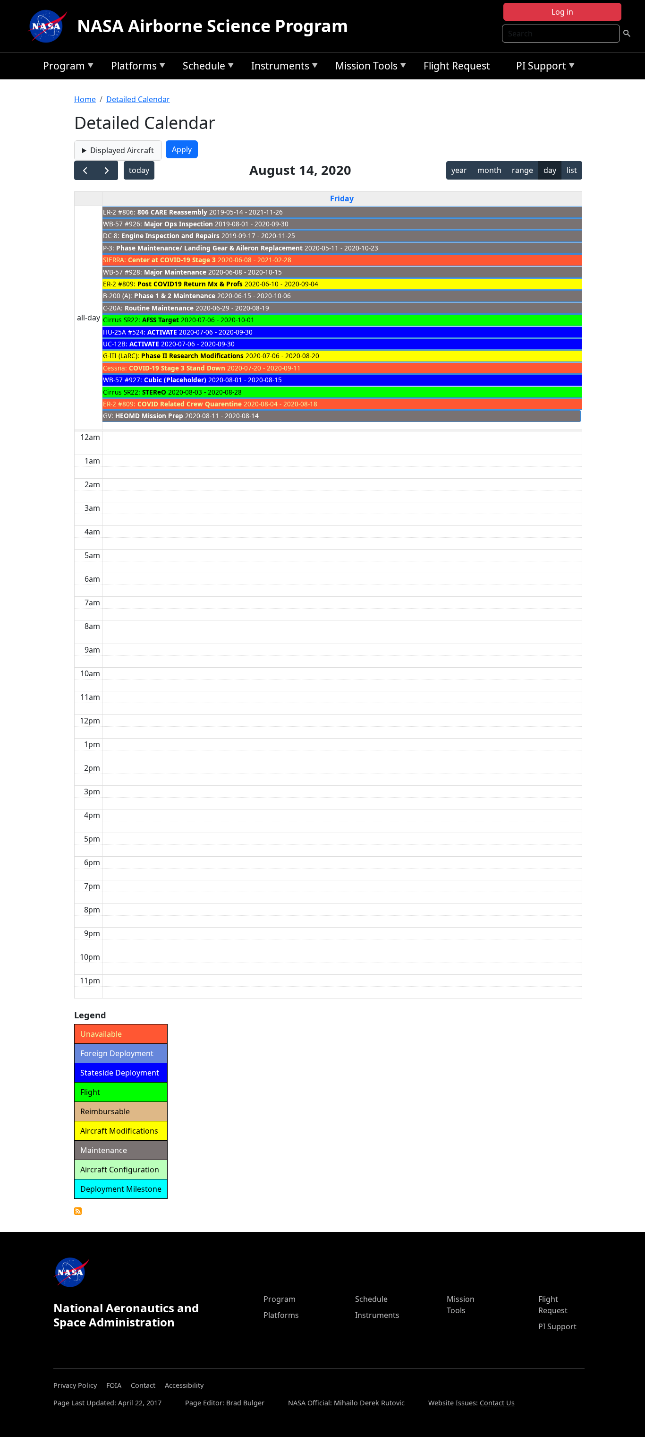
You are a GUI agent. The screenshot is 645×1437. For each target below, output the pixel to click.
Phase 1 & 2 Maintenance (174, 295)
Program (61, 67)
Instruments (277, 67)
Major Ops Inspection (178, 223)
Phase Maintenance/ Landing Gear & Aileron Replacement (209, 247)
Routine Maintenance (159, 307)
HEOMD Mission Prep (149, 415)
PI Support (538, 67)
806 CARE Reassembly (172, 211)
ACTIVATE (162, 331)
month (489, 170)
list (572, 170)
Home (85, 99)
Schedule (201, 67)
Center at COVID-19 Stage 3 (172, 259)
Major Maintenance (175, 271)
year (459, 170)
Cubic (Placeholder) (175, 379)
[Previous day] (85, 170)
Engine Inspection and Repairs (170, 235)
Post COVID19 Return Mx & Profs (190, 283)
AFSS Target (160, 319)
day (549, 170)
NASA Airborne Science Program (212, 25)
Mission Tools (364, 67)
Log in (562, 12)
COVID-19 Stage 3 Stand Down (177, 367)
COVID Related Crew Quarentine (189, 403)
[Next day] (107, 170)
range (522, 170)
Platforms (131, 67)
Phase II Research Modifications (192, 355)
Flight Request (457, 65)
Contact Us (497, 1402)
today (139, 170)
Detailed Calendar (138, 99)
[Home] (49, 26)
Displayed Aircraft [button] (122, 150)
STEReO (154, 391)
